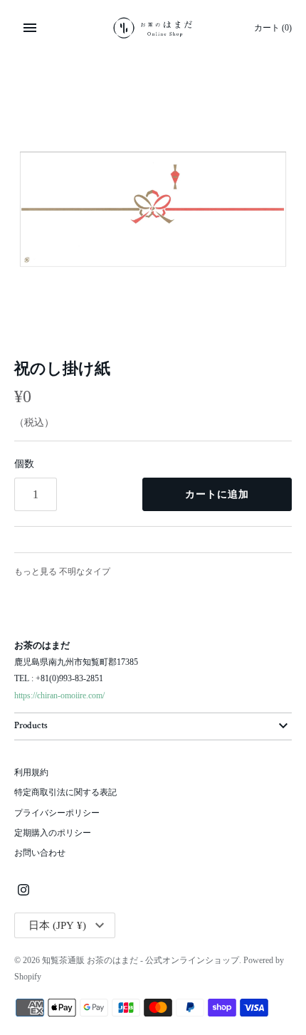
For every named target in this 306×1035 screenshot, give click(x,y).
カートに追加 (217, 494)
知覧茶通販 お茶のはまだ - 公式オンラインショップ (140, 960)
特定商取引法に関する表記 (65, 792)
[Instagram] (23, 891)
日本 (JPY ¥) (57, 925)
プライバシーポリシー (57, 813)
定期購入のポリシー (52, 833)
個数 (24, 463)
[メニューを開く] (30, 27)
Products (31, 726)
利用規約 (31, 772)
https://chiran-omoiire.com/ (59, 695)
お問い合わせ (39, 853)
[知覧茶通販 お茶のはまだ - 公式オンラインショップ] (153, 27)
